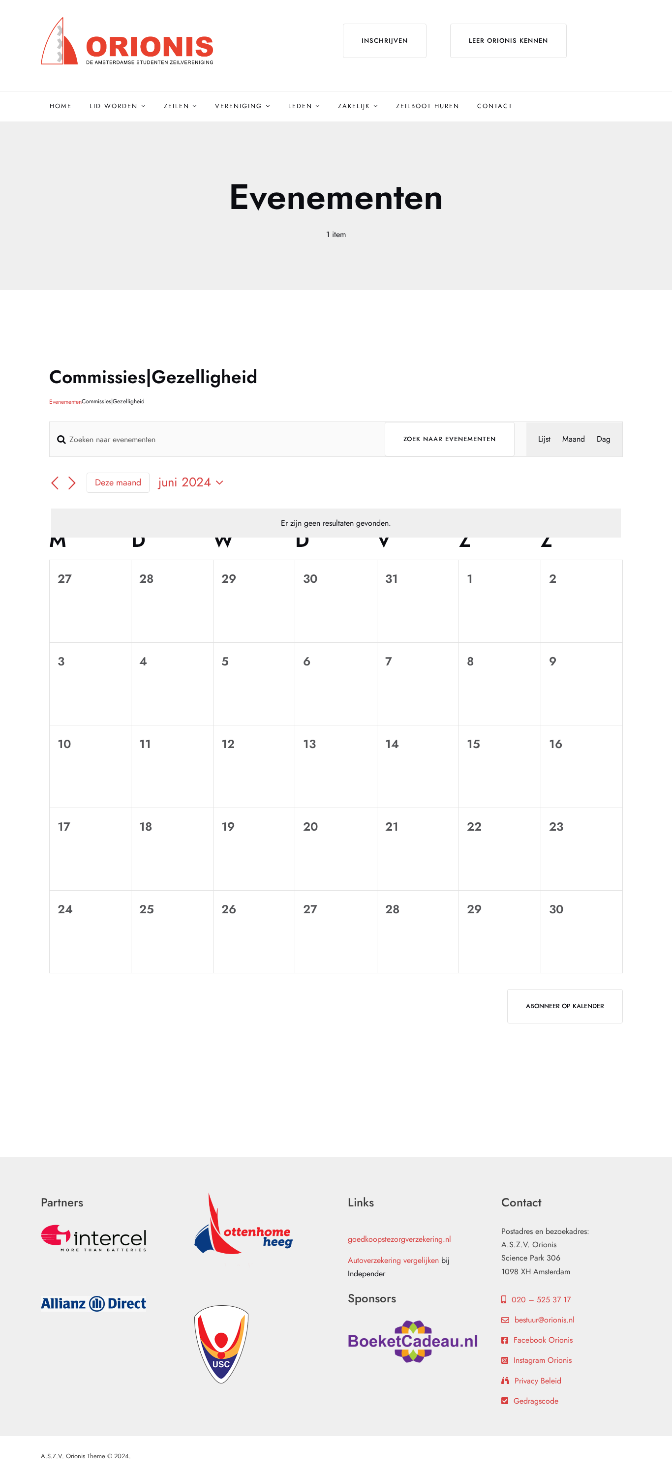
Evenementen (65, 402)
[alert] (336, 523)
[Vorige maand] (55, 483)
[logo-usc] (221, 1309)
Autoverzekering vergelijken (393, 1260)
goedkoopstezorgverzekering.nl (399, 1239)
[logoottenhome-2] (243, 1196)
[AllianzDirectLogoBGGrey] (93, 1299)
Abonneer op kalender (565, 1006)
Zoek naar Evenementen (449, 439)
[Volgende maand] (72, 483)
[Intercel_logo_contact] (93, 1228)
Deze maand (118, 482)
